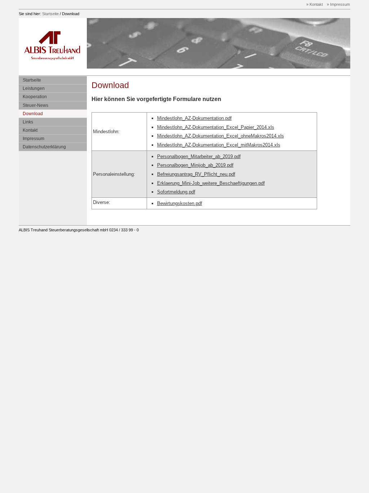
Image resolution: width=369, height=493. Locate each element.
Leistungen (34, 88)
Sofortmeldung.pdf (176, 192)
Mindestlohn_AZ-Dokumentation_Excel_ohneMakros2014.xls (220, 136)
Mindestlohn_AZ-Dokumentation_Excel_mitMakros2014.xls (218, 145)
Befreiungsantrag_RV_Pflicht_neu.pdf (196, 174)
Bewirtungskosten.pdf (179, 203)
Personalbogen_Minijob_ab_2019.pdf (195, 165)
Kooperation (35, 96)
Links (28, 122)
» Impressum (338, 4)
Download (70, 14)
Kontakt (30, 130)
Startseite (50, 14)
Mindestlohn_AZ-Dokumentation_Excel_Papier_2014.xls (215, 127)
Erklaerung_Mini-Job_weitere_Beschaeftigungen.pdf (211, 183)
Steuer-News (35, 105)
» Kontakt (314, 4)
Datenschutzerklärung (44, 146)
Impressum (33, 138)
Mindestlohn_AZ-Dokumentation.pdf (194, 118)
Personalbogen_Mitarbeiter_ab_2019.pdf (199, 156)
